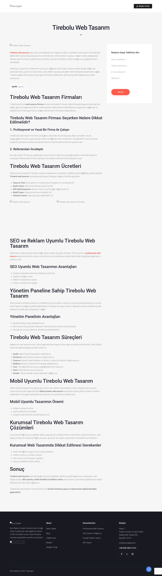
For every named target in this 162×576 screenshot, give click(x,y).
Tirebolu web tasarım (19, 52)
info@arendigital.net (127, 543)
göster (21, 87)
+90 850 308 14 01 (127, 548)
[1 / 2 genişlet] (53, 203)
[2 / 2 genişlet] (100, 203)
